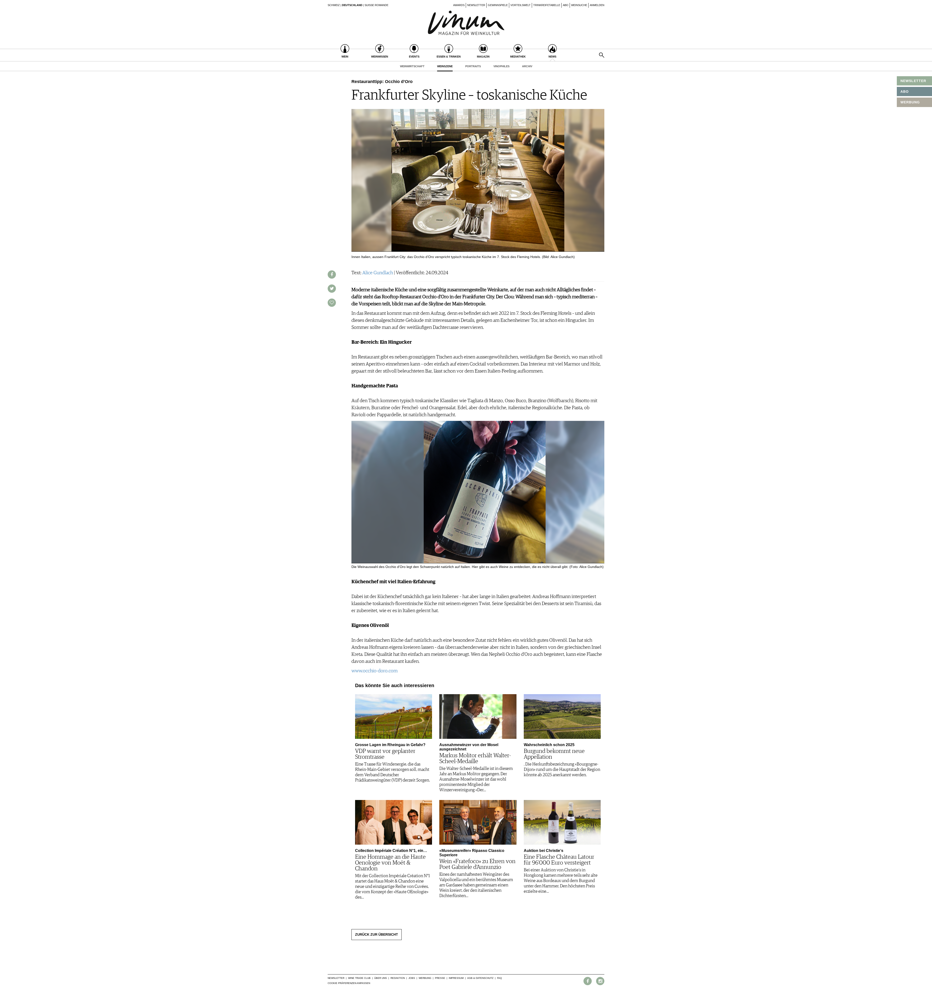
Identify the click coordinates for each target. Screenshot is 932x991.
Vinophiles (501, 66)
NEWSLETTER (913, 81)
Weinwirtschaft (412, 66)
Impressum (456, 978)
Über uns (380, 978)
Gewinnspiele (498, 5)
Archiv (527, 66)
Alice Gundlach (377, 272)
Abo (565, 5)
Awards (459, 5)
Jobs (411, 978)
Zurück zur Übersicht (376, 934)
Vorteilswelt (520, 5)
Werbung (425, 978)
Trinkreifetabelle (546, 5)
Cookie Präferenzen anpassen (349, 983)
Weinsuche (579, 5)
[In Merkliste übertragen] (332, 303)
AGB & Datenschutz (480, 978)
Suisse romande (376, 5)
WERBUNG (910, 102)
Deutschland (352, 5)
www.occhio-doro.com (374, 670)
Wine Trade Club (359, 978)
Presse (440, 978)
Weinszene (445, 66)
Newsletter (476, 5)
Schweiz (334, 5)
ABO (904, 91)
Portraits (473, 66)
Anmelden (597, 5)
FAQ (499, 978)
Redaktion (398, 978)
